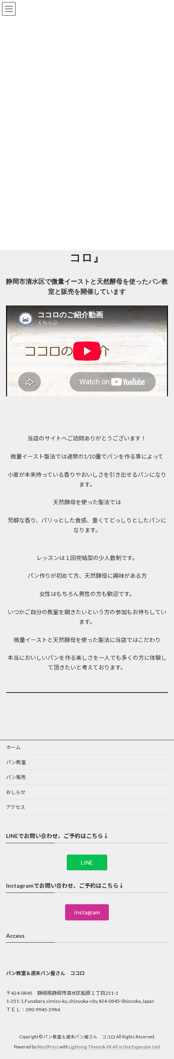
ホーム (13, 747)
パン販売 (16, 777)
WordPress (48, 1046)
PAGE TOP (161, 1018)
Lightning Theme (85, 1046)
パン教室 (16, 762)
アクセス (15, 807)
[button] (87, 862)
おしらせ (15, 792)
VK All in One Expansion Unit (133, 1046)
